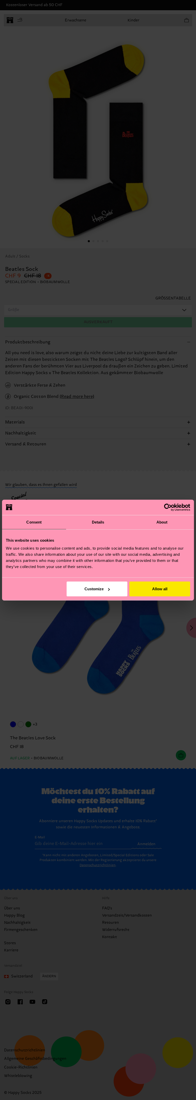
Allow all (159, 589)
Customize (94, 589)
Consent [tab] (34, 522)
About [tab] (162, 522)
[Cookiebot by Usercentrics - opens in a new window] (167, 507)
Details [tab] (98, 522)
